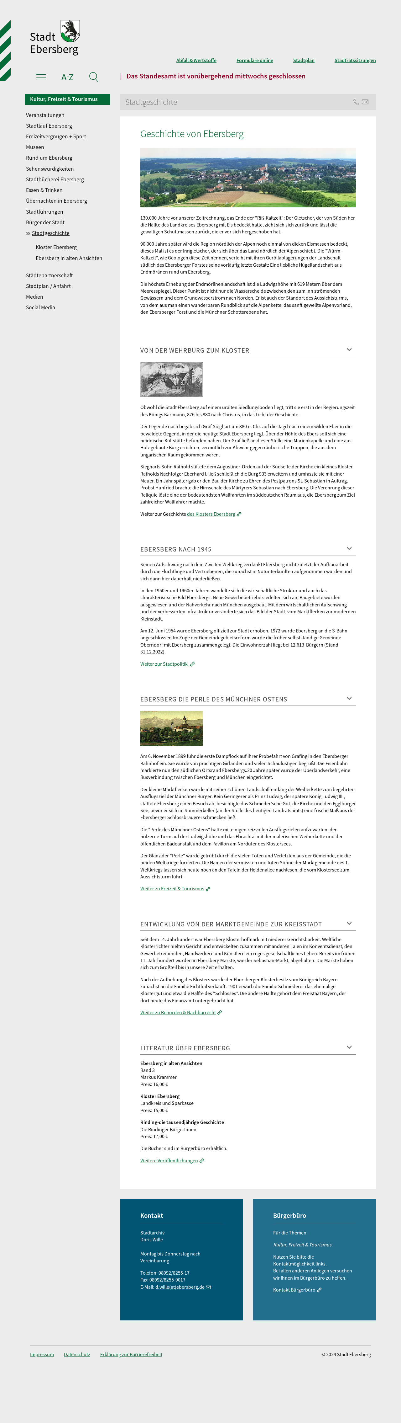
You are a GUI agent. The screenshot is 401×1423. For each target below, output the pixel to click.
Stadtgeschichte (51, 233)
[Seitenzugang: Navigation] (41, 78)
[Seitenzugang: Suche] (93, 78)
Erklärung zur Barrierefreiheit (131, 1354)
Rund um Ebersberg (49, 157)
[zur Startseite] (130, 38)
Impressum (42, 1354)
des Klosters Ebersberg (211, 514)
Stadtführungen (44, 211)
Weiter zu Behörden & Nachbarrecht (178, 1012)
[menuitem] (68, 115)
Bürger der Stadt (45, 222)
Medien (34, 296)
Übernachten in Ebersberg (56, 200)
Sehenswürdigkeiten (50, 168)
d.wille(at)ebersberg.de (180, 1287)
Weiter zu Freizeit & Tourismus (172, 888)
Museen (35, 147)
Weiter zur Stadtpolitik (164, 664)
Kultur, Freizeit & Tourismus (64, 99)
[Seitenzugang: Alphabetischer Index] (67, 78)
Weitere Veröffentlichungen (169, 1160)
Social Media (40, 307)
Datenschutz (77, 1354)
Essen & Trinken (44, 190)
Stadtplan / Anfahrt (48, 286)
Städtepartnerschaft (49, 275)
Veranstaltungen (45, 115)
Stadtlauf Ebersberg (49, 125)
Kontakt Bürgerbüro (294, 1290)
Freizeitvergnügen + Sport (56, 136)
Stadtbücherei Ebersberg (55, 179)
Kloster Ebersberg (56, 247)
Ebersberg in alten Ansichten (69, 258)
